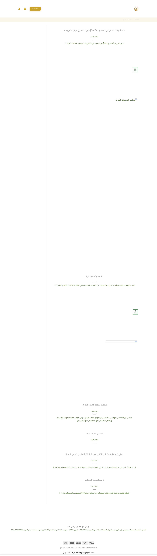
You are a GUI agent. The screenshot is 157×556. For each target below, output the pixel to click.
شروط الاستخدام (80, 547)
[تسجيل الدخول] (19, 8)
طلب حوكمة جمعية (94, 276)
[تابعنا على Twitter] (80, 527)
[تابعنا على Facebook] (88, 527)
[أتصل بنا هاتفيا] (74, 527)
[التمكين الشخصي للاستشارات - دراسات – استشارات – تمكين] (136, 8)
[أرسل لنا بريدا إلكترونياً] (77, 527)
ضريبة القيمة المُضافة (94, 480)
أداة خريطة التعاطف (94, 433)
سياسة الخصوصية (91, 547)
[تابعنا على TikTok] (83, 527)
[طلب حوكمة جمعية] (120, 184)
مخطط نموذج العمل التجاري (94, 405)
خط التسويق (67, 552)
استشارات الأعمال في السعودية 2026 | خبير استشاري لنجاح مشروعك (94, 30)
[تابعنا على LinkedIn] (71, 527)
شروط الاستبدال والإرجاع (67, 547)
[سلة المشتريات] (25, 8)
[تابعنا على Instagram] (85, 527)
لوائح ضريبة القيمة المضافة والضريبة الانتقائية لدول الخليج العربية (94, 454)
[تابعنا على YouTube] (69, 527)
